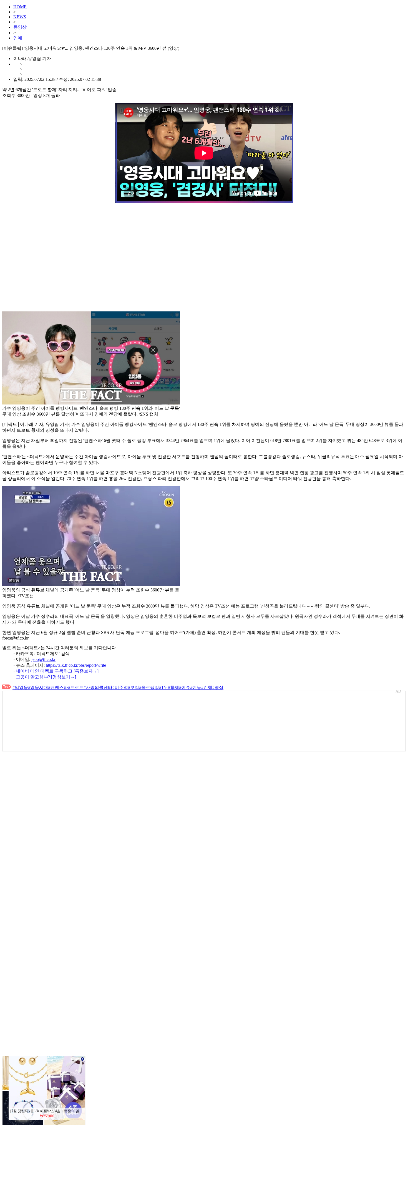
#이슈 (184, 687)
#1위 (163, 687)
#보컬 (133, 687)
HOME (20, 6)
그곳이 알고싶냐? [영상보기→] (46, 677)
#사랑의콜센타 (98, 687)
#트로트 (76, 687)
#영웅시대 (38, 687)
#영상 (217, 687)
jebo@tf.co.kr (43, 659)
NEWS (19, 16)
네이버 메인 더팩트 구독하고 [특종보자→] (57, 671)
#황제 (173, 687)
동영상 (20, 27)
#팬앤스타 (58, 687)
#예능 (195, 687)
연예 (17, 38)
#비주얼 (120, 687)
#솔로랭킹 (149, 687)
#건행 (206, 687)
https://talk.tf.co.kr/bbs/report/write (76, 665)
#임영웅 (20, 687)
